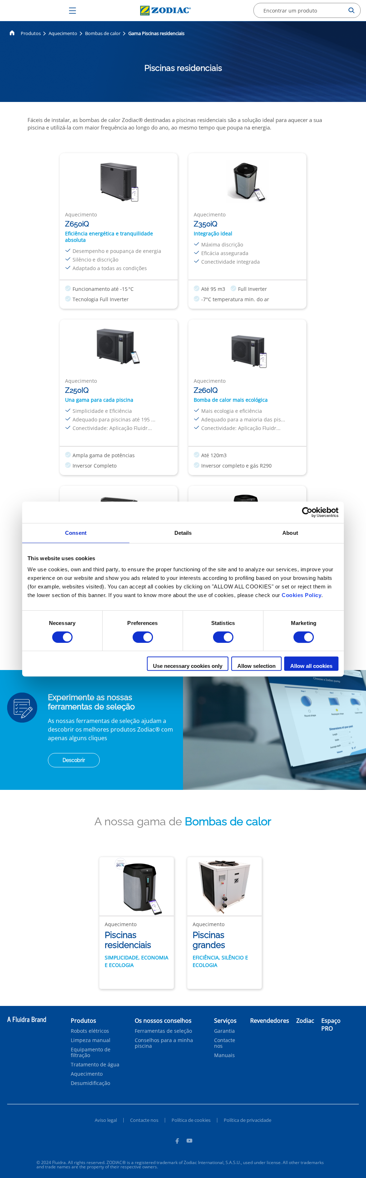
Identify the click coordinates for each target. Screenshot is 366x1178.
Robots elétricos (90, 1031)
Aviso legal (106, 1120)
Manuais (224, 1055)
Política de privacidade (247, 1120)
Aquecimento (63, 33)
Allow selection (256, 666)
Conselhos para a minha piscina (164, 1043)
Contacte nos (224, 1043)
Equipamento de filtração (90, 1052)
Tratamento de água (95, 1064)
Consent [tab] (75, 533)
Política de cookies (191, 1120)
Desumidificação (90, 1083)
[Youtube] (189, 1142)
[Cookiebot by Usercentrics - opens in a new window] (307, 512)
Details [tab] (183, 533)
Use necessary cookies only (187, 666)
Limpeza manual (90, 1040)
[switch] (143, 637)
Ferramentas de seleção (163, 1031)
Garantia (224, 1031)
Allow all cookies (311, 666)
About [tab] (290, 533)
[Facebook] (176, 1142)
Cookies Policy (301, 595)
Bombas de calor (102, 33)
